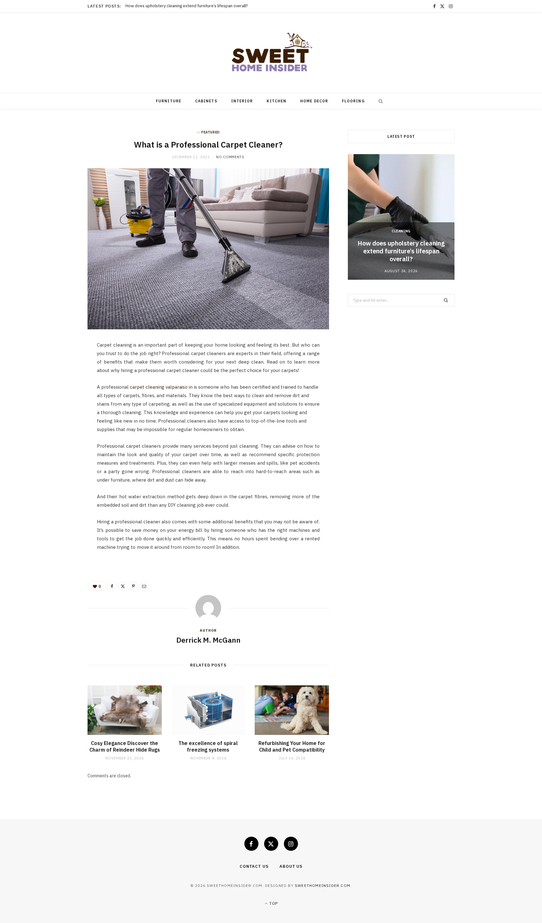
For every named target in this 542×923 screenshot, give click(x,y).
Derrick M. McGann (208, 640)
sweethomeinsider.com (322, 885)
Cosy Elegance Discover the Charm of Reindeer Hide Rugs (124, 746)
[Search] (379, 101)
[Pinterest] (58, 398)
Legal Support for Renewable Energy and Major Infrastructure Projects (191, 5)
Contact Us (254, 866)
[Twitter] (58, 382)
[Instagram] (291, 844)
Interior (242, 101)
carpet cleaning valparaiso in (161, 387)
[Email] (58, 414)
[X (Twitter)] (271, 844)
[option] (401, 217)
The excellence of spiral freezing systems (208, 746)
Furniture (168, 101)
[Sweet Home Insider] (271, 53)
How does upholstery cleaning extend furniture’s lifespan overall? (401, 251)
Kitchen (276, 101)
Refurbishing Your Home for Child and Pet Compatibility (291, 746)
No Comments (230, 157)
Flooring (353, 101)
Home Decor (314, 101)
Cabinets (206, 101)
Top (273, 903)
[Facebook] (58, 366)
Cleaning (401, 231)
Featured (210, 132)
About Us (290, 866)
